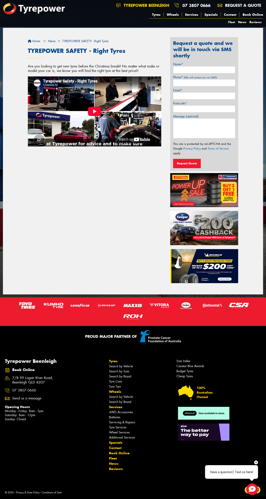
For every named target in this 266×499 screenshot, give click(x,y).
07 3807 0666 (196, 5)
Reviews (255, 22)
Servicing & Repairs (122, 422)
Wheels (173, 14)
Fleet (231, 22)
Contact (230, 14)
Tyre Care (115, 381)
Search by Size (119, 371)
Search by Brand (120, 376)
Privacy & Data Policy (28, 492)
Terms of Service (218, 149)
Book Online (253, 14)
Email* (177, 90)
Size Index (183, 361)
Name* (178, 64)
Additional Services (122, 437)
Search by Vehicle (121, 366)
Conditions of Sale (52, 492)
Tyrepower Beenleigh (145, 5)
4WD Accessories (121, 412)
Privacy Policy (192, 149)
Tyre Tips (115, 386)
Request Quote (187, 163)
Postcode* (180, 103)
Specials (211, 14)
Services (191, 14)
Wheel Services (119, 432)
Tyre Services (117, 427)
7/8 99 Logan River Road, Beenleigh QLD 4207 (32, 380)
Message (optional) (186, 116)
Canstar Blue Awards (190, 366)
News (242, 22)
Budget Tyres (184, 371)
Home (35, 41)
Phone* (195, 77)
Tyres (156, 14)
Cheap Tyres (184, 376)
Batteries (114, 417)
